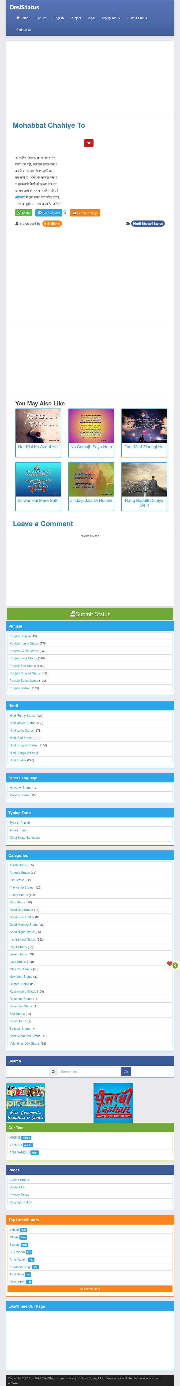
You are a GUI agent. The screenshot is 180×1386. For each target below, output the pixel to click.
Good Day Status (21, 909)
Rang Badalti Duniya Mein (144, 502)
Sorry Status (18, 1021)
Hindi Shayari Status (148, 223)
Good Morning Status (24, 924)
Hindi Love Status (22, 730)
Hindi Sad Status (21, 737)
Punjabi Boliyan (20, 636)
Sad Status (17, 1013)
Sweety (15, 1244)
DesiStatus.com (53, 1378)
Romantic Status (21, 998)
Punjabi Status (20, 688)
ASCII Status (19, 865)
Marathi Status (20, 795)
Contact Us (24, 29)
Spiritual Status (20, 1028)
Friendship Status (22, 887)
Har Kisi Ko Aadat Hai (38, 446)
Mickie (14, 1237)
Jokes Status (19, 954)
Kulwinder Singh (20, 1267)
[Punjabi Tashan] (134, 1103)
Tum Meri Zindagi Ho (144, 446)
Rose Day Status (21, 1006)
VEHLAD (16, 1144)
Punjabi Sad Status (23, 665)
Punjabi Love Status (23, 658)
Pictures (41, 18)
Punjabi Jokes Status (24, 651)
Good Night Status (22, 931)
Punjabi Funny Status (24, 643)
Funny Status (19, 895)
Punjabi (76, 18)
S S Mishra (52, 223)
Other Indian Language (25, 837)
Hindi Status (18, 760)
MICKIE (15, 1137)
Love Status (18, 961)
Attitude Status (20, 872)
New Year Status (21, 976)
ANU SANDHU (20, 1152)
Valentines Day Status (25, 1043)
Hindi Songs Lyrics (22, 752)
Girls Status (18, 902)
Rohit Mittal (17, 1281)
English (59, 18)
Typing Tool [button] (110, 18)
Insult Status (18, 947)
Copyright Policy (21, 1202)
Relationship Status (23, 991)
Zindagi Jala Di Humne (91, 500)
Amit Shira (17, 1274)
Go (126, 1071)
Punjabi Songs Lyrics (24, 680)
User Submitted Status (25, 1035)
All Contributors (90, 1289)
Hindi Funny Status (23, 715)
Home (23, 18)
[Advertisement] (91, 81)
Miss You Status (21, 969)
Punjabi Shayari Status (25, 673)
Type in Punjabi (20, 822)
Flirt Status (17, 879)
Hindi (91, 18)
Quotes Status (19, 983)
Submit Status (137, 18)
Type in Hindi (18, 830)
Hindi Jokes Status (22, 723)
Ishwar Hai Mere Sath (38, 500)
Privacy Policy (19, 1194)
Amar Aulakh (18, 1259)
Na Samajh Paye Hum (91, 446)
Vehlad (14, 1229)
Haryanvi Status (20, 787)
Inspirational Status (23, 939)
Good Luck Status (22, 917)
